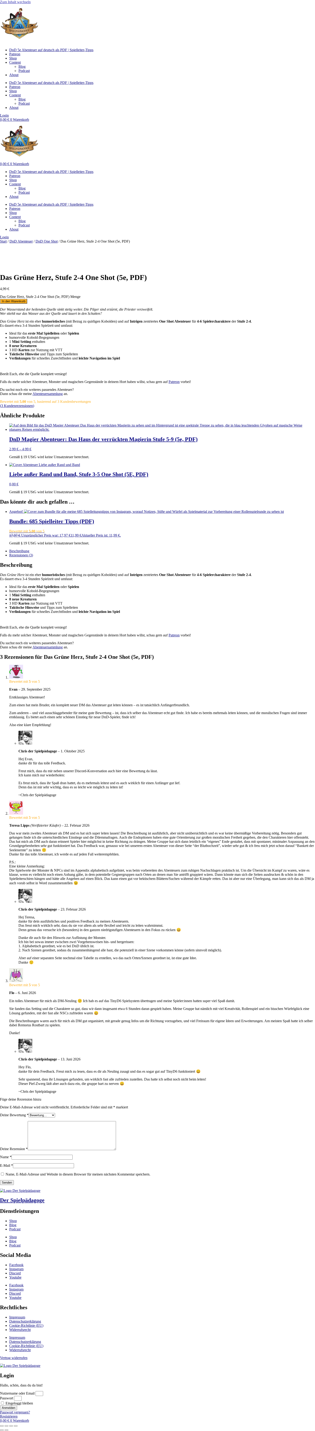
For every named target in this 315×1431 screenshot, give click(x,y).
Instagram (16, 1269)
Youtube (15, 1277)
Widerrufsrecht (20, 1330)
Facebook (16, 1265)
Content (15, 62)
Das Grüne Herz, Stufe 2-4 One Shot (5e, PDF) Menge (40, 297)
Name (6, 1157)
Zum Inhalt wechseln (15, 2)
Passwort (6, 1398)
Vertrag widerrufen (13, 1358)
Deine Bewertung (14, 1115)
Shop (13, 58)
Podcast (24, 71)
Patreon (14, 54)
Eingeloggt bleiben (19, 1403)
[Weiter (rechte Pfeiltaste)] (6, 1430)
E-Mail (6, 1165)
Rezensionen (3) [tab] (21, 555)
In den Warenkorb (13, 301)
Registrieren (9, 1416)
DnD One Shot (47, 241)
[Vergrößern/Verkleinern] (2, 1426)
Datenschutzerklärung (25, 1321)
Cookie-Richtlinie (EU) (26, 1325)
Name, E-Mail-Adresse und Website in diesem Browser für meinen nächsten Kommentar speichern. (78, 1174)
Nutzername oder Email (17, 1393)
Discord (15, 1273)
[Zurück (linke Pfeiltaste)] (2, 1430)
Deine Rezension (14, 1149)
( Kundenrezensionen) (17, 406)
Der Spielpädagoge (22, 1200)
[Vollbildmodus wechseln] (6, 1426)
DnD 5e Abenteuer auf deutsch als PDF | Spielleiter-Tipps (51, 50)
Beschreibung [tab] (19, 551)
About (13, 75)
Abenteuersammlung (48, 394)
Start (3, 241)
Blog (22, 66)
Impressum (17, 1317)
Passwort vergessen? (15, 1412)
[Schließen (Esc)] (16, 1426)
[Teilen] (11, 1426)
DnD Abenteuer (21, 241)
